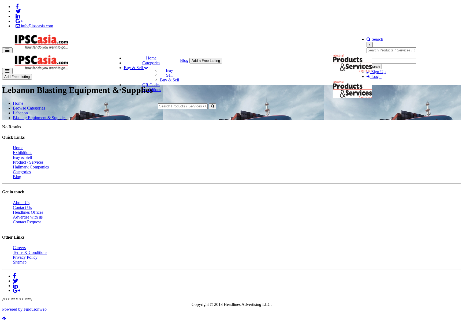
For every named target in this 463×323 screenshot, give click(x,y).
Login (376, 76)
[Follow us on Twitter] (18, 11)
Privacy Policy (25, 257)
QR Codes (151, 84)
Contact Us (22, 207)
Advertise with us (28, 217)
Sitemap (20, 262)
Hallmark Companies (31, 167)
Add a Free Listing (206, 61)
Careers (19, 247)
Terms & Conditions (30, 252)
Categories (151, 63)
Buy (169, 70)
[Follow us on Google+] (19, 21)
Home (151, 58)
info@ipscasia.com (36, 26)
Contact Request (27, 222)
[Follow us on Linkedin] (18, 16)
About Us (21, 202)
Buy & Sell (134, 67)
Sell (169, 75)
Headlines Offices (28, 212)
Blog (184, 60)
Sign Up (378, 71)
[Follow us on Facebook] (17, 6)
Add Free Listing (17, 77)
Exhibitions (22, 152)
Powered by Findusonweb (24, 309)
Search (377, 39)
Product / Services (28, 162)
